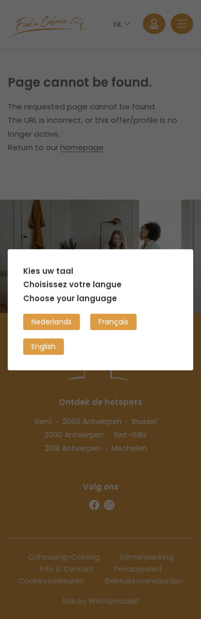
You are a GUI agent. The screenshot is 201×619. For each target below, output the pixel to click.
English (43, 346)
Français (113, 321)
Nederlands (51, 321)
